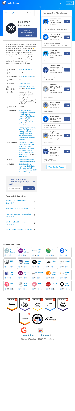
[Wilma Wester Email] (46, 105)
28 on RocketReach (27, 76)
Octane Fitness (23, 154)
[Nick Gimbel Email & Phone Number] (46, 119)
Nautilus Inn (27, 144)
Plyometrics (28, 133)
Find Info (30, 188)
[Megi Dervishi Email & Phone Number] (46, 151)
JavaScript (22, 86)
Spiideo (68, 250)
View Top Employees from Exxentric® (27, 32)
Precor (21, 144)
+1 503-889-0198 (24, 83)
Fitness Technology (25, 110)
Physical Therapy (30, 128)
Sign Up (69, 3)
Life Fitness (30, 142)
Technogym (22, 142)
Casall (67, 261)
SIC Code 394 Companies (27, 161)
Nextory (13, 283)
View (67, 21)
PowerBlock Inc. (29, 152)
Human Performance (25, 135)
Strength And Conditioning (27, 112)
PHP (33, 86)
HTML (28, 86)
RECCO (54, 283)
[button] (37, 13)
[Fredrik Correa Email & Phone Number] (46, 22)
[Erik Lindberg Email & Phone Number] (46, 37)
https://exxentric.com (25, 69)
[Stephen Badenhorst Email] (46, 135)
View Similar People (56, 167)
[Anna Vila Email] (46, 89)
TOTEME (13, 261)
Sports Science (24, 137)
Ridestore (55, 261)
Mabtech (41, 283)
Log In (62, 3)
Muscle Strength (24, 130)
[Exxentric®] (11, 28)
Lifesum (54, 250)
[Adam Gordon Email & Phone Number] (46, 70)
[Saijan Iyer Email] (46, 54)
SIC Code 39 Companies (26, 159)
